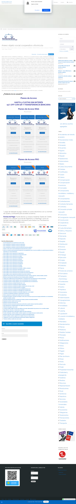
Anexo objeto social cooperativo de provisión (13, 262)
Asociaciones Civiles (66, 140)
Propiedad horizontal (66, 370)
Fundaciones (64, 281)
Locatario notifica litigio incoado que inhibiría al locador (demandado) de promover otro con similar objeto (26, 308)
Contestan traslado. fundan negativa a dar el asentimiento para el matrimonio (20, 280)
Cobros (62, 177)
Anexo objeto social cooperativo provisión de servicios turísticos (17, 274)
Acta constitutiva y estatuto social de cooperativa (14, 244)
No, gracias (37, 10)
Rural (61, 391)
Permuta (62, 364)
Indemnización (64, 297)
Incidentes (63, 295)
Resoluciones (64, 388)
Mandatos (63, 321)
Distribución (63, 244)
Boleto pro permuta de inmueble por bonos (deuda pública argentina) (18, 277)
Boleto (62, 164)
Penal (61, 359)
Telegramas (63, 412)
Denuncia (63, 233)
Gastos (62, 287)
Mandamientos (65, 324)
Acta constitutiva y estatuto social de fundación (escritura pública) (17, 247)
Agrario (62, 150)
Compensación (65, 180)
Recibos (62, 380)
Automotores (64, 161)
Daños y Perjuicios (66, 231)
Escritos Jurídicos (14, 47)
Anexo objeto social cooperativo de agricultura (13, 253)
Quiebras (63, 378)
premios (42, 47)
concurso (4, 47)
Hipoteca (63, 289)
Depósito (63, 239)
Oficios (62, 348)
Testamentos (64, 415)
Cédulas (62, 169)
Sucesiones (63, 410)
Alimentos (63, 153)
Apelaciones (64, 158)
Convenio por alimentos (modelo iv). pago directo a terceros (16, 293)
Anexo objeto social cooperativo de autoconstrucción (14, 254)
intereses (24, 47)
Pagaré (62, 351)
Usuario (61, 38)
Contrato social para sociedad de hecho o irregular (14, 287)
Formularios (64, 273)
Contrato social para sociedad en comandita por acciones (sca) (17, 290)
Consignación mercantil (67, 217)
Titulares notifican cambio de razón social (12, 318)
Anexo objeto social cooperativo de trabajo (12, 265)
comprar (46, 501)
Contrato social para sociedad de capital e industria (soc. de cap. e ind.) (18, 286)
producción (46, 47)
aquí (15, 90)
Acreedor (63, 145)
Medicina (63, 329)
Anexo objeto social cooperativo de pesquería (13, 260)
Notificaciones (64, 340)
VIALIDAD (10, 49)
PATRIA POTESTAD (36, 47)
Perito (62, 362)
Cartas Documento (66, 166)
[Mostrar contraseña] (72, 46)
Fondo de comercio (66, 271)
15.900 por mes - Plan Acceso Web (35, 501)
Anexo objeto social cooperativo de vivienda (12, 266)
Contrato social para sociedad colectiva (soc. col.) (14, 283)
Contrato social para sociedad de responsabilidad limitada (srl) (16, 289)
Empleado (63, 263)
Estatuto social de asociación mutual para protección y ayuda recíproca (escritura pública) (23, 303)
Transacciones (64, 418)
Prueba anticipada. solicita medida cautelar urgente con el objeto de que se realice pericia (23, 312)
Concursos (63, 215)
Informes (63, 303)
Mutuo (62, 338)
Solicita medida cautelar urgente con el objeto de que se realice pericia (18, 315)
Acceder (27, 499)
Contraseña (62, 44)
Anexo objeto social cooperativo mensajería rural (13, 269)
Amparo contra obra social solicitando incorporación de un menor (17, 248)
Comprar (13, 132)
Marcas (62, 327)
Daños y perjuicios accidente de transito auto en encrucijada (16, 295)
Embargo (63, 255)
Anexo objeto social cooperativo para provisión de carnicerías (16, 271)
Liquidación (63, 313)
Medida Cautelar (65, 332)
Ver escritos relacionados (41, 54)
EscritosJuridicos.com (7, 1)
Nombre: (3, 328)
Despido (62, 241)
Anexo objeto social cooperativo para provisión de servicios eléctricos (18, 272)
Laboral (62, 308)
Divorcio (62, 247)
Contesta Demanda (66, 204)
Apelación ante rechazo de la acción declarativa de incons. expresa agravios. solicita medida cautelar (25, 275)
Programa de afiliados (62, 470)
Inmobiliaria (63, 305)
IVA (26, 47)
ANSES (62, 137)
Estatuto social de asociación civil (10, 302)
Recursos (63, 383)
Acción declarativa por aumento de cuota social (13, 242)
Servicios (63, 399)
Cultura (8, 47)
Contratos (63, 207)
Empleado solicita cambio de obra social (12, 301)
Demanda (63, 236)
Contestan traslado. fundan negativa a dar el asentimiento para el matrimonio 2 (20, 281)
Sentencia (63, 394)
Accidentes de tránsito (67, 134)
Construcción (64, 220)
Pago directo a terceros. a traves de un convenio (13, 309)
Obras (62, 346)
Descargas (22, 499)
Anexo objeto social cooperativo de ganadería (13, 257)
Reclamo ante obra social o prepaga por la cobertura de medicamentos (18, 314)
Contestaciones (65, 201)
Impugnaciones (65, 300)
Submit (4, 339)
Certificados (64, 172)
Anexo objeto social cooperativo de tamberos (13, 263)
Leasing (62, 311)
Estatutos (63, 265)
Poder (62, 367)
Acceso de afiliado (62, 474)
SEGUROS (51, 47)
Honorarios (63, 292)
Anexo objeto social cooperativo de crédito (12, 256)
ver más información (13, 153)
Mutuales (63, 335)
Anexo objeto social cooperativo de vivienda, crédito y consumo (17, 268)
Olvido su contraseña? (63, 51)
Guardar (51, 54)
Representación (65, 386)
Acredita (62, 142)
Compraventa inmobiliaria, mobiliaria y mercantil (66, 193)
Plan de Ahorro (64, 356)
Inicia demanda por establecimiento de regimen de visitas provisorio (18, 305)
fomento (19, 47)
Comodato (63, 188)
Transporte (63, 423)
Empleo (62, 260)
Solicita (62, 407)
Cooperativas (64, 223)
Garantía (62, 284)
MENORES (30, 47)
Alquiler (62, 156)
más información (28, 111)
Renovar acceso (16, 499)
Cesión (62, 175)
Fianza (62, 268)
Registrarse (61, 472)
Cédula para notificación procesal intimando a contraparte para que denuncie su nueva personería (24, 278)
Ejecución (63, 257)
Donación (63, 249)
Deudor (62, 252)
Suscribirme (46, 10)
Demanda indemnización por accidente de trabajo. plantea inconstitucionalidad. (20, 299)
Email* (3, 333)
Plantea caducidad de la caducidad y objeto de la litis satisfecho (17, 311)
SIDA (3, 49)
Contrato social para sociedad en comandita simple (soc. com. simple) (18, 292)
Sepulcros (63, 396)
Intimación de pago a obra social (10, 306)
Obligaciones (64, 343)
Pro (5, 499)
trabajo (6, 49)
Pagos (62, 353)
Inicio (3, 499)
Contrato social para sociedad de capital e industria (14, 284)
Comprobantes (65, 199)
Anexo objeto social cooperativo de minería (12, 259)
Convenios (63, 225)
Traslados (63, 420)
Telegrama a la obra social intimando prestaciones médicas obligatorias (19, 317)
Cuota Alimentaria (65, 228)
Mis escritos (34, 54)
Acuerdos (63, 148)
